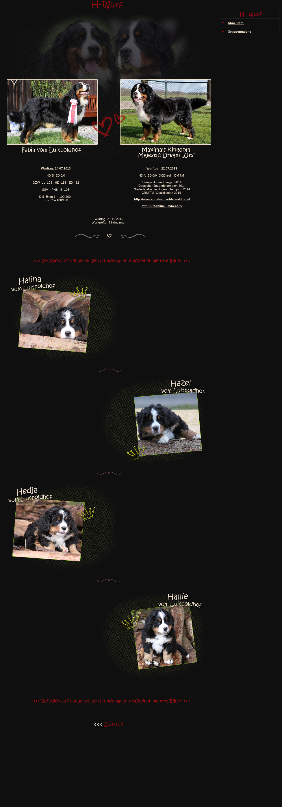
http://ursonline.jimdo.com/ (161, 206)
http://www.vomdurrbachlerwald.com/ (162, 199)
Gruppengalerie (239, 31)
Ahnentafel (236, 23)
